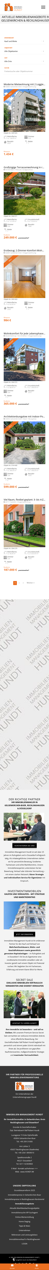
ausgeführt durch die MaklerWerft (26, 1260)
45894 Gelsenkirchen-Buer (25, 1138)
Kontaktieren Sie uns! (25, 845)
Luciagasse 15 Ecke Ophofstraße (24, 1135)
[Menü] (42, 7)
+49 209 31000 (26, 1141)
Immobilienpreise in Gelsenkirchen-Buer (24, 1195)
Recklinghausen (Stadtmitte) (24, 1149)
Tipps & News (24, 1226)
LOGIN (24, 1243)
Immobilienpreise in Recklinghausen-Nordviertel (24, 1199)
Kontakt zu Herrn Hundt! (24, 1023)
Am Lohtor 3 (24, 1146)
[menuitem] (42, 7)
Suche (6, 68)
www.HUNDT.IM (27, 1171)
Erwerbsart (9, 38)
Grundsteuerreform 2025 (24, 1190)
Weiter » (30, 582)
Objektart (8, 48)
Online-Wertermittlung (24, 1217)
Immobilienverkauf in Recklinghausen (24, 1239)
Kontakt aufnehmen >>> (28, 1168)
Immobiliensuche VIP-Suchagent (24, 1212)
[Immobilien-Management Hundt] (20, 8)
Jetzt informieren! (24, 934)
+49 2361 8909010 (26, 1152)
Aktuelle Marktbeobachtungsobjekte (24, 1208)
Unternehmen (24, 1230)
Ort (5, 58)
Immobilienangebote (24, 1203)
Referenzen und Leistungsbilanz (24, 1235)
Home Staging (24, 1221)
